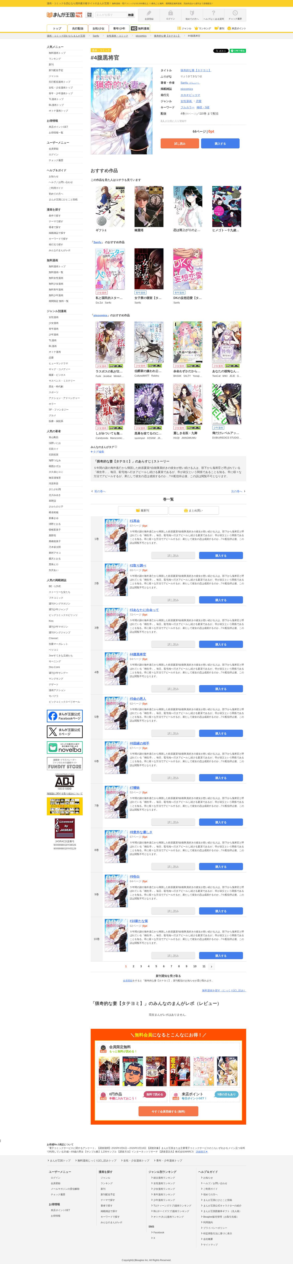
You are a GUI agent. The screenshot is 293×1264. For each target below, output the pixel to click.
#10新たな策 (139, 921)
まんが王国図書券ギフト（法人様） (222, 1211)
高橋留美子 (55, 541)
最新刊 (145, 510)
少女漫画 (53, 323)
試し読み (180, 143)
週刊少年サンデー (58, 673)
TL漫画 (52, 340)
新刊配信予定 (56, 70)
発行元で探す (56, 244)
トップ (57, 28)
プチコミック (56, 597)
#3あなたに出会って (144, 610)
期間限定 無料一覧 (59, 301)
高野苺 (52, 535)
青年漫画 (53, 328)
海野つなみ (55, 460)
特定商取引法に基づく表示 (217, 1233)
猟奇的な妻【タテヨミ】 (196, 70)
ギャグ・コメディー (59, 369)
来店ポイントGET (58, 126)
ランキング (205, 28)
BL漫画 (53, 346)
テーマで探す (56, 221)
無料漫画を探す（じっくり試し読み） (224, 990)
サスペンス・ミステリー (62, 380)
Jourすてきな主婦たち (61, 655)
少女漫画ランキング (164, 1189)
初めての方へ (56, 193)
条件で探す (55, 215)
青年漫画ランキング (164, 1194)
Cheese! (53, 638)
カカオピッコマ (190, 95)
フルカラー (188, 107)
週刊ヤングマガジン (59, 603)
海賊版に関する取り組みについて (65, 793)
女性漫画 (53, 317)
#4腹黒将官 (138, 654)
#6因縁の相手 (139, 743)
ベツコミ (53, 649)
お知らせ (53, 176)
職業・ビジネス (57, 375)
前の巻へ (100, 491)
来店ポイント (239, 28)
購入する (220, 143)
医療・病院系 (56, 421)
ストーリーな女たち (59, 592)
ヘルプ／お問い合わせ (61, 182)
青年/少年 (119, 28)
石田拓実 (53, 454)
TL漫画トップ (56, 99)
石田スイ (53, 448)
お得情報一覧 (56, 132)
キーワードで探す (58, 238)
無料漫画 (143, 28)
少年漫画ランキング (164, 1200)
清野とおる (55, 524)
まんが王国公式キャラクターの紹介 (222, 1205)
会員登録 (53, 148)
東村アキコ (55, 552)
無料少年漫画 (56, 295)
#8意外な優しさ (141, 832)
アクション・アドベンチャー (64, 398)
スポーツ (53, 392)
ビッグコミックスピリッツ (63, 615)
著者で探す (55, 227)
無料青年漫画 (56, 289)
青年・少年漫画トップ (61, 93)
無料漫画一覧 (56, 272)
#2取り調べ (138, 565)
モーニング (55, 661)
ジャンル (186, 28)
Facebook (158, 1232)
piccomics (100, 315)
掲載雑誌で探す (57, 233)
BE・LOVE (55, 586)
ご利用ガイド (56, 188)
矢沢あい (53, 570)
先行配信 (77, 28)
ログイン (53, 154)
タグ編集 (98, 451)
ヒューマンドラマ (58, 363)
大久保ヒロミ (56, 472)
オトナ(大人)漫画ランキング (168, 1216)
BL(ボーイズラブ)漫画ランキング (171, 1211)
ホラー (52, 403)
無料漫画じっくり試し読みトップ (97, 1160)
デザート (53, 684)
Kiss (51, 621)
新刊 (221, 28)
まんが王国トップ (60, 1160)
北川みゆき (55, 495)
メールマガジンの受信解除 (65, 1189)
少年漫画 (53, 334)
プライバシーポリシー (215, 1228)
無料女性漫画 (56, 278)
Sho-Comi (54, 667)
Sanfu (190, 82)
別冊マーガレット (58, 644)
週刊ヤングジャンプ (59, 632)
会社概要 (208, 1239)
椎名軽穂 (53, 512)
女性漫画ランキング (164, 1183)
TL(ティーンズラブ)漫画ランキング (172, 1205)
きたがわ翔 (55, 489)
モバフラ (53, 696)
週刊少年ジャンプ (58, 609)
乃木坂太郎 (55, 547)
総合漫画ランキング (164, 1177)
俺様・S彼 (203, 107)
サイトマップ (210, 1244)
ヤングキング (56, 678)
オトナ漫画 (55, 352)
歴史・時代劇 (56, 386)
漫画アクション (57, 690)
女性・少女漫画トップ (61, 87)
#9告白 (135, 876)
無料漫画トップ (57, 53)
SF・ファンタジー (59, 409)
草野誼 (52, 500)
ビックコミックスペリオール (64, 701)
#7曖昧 (135, 787)
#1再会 (135, 521)
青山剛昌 (53, 437)
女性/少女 (98, 28)
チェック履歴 (56, 160)
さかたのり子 (56, 506)
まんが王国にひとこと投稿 (63, 199)
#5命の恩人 (138, 698)
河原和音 (53, 483)
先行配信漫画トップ (59, 81)
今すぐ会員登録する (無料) (168, 1111)
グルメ (52, 415)
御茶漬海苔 (55, 477)
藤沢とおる (55, 558)
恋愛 (51, 357)
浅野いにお (55, 443)
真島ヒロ (53, 564)
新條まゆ (53, 518)
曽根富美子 (55, 529)
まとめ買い (196, 510)
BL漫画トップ (56, 105)
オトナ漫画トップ (58, 110)
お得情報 (55, 1215)
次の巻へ (236, 491)
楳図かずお (55, 466)
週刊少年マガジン (58, 626)
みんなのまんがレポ (59, 250)
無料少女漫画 (56, 283)
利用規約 (208, 1222)
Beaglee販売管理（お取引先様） (221, 1216)
